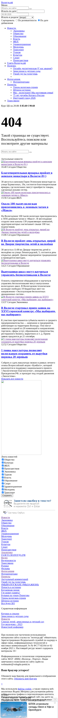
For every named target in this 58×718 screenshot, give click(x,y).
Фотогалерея (14, 79)
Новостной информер (12, 627)
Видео (4, 557)
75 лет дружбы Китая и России (28, 95)
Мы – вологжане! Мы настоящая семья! (33, 92)
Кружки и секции (10, 613)
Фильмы (5, 568)
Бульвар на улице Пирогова (15, 595)
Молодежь (18, 47)
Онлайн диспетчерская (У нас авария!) (32, 68)
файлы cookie (24, 689)
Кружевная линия (10, 590)
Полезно (11, 65)
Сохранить (7, 495)
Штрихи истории (22, 90)
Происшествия (20, 60)
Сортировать (7, 20)
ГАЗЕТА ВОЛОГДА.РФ (13, 555)
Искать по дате (8, 11)
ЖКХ (16, 41)
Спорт (16, 57)
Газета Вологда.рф (16, 63)
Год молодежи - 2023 (11, 624)
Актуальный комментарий (14, 579)
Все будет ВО (8, 603)
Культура (17, 55)
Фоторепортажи (21, 82)
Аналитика (6, 552)
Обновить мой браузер (25, 678)
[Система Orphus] (29, 514)
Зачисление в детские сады (26, 71)
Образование (19, 36)
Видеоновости (8, 560)
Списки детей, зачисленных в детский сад (22, 621)
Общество (18, 33)
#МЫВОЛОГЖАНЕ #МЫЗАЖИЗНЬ (20, 584)
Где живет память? (10, 592)
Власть (16, 39)
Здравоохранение (22, 44)
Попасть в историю (11, 587)
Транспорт (18, 49)
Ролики (5, 566)
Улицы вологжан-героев (25, 87)
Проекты (12, 84)
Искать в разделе (9, 17)
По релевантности (27, 20)
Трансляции (13, 100)
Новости (12, 28)
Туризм (17, 52)
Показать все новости (12, 379)
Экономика (19, 31)
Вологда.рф (7, 2)
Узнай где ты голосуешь (25, 74)
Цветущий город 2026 (24, 98)
